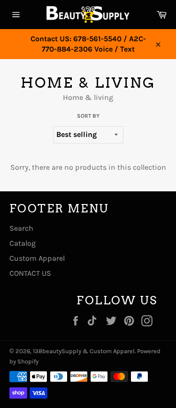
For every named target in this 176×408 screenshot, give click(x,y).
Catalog (22, 243)
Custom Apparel (37, 258)
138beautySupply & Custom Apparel (84, 351)
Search (21, 228)
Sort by (88, 116)
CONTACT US (30, 273)
